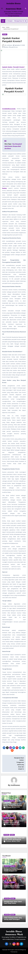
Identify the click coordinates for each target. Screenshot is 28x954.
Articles (6, 800)
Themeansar (13, 952)
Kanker (5, 34)
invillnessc (9, 45)
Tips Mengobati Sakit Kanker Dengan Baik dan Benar (13, 146)
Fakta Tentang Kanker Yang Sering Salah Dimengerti (13, 918)
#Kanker (6, 47)
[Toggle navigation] (2, 8)
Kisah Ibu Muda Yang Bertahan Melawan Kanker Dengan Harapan (13, 822)
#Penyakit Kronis (13, 47)
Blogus (22, 949)
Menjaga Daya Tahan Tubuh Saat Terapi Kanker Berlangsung (14, 838)
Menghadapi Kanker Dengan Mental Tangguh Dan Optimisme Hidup (14, 805)
